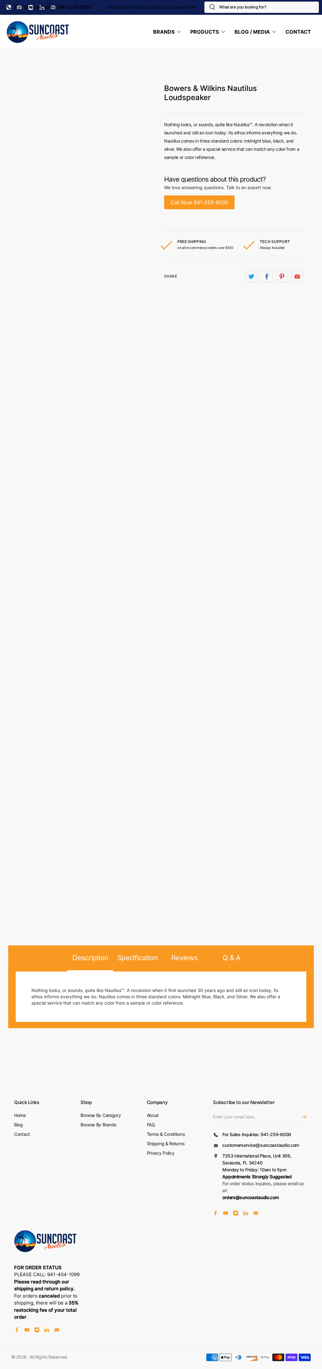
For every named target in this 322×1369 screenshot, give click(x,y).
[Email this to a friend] (297, 276)
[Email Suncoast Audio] (255, 1214)
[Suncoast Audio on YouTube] (225, 1214)
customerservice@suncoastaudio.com (260, 1145)
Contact (298, 32)
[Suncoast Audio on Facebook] (215, 1214)
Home (20, 1115)
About (153, 1115)
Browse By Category (100, 1115)
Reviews (184, 958)
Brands (164, 32)
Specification (137, 958)
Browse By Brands (98, 1124)
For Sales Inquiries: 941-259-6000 (53, 7)
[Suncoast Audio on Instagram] (235, 1214)
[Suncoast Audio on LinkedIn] (245, 1214)
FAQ (151, 1124)
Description (90, 958)
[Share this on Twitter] (252, 276)
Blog (18, 1124)
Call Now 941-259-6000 (199, 202)
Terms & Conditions (166, 1134)
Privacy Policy (161, 1153)
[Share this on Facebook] (267, 276)
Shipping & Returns (166, 1143)
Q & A (231, 958)
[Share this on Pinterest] (282, 276)
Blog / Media (252, 32)
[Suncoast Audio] (38, 32)
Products (204, 32)
